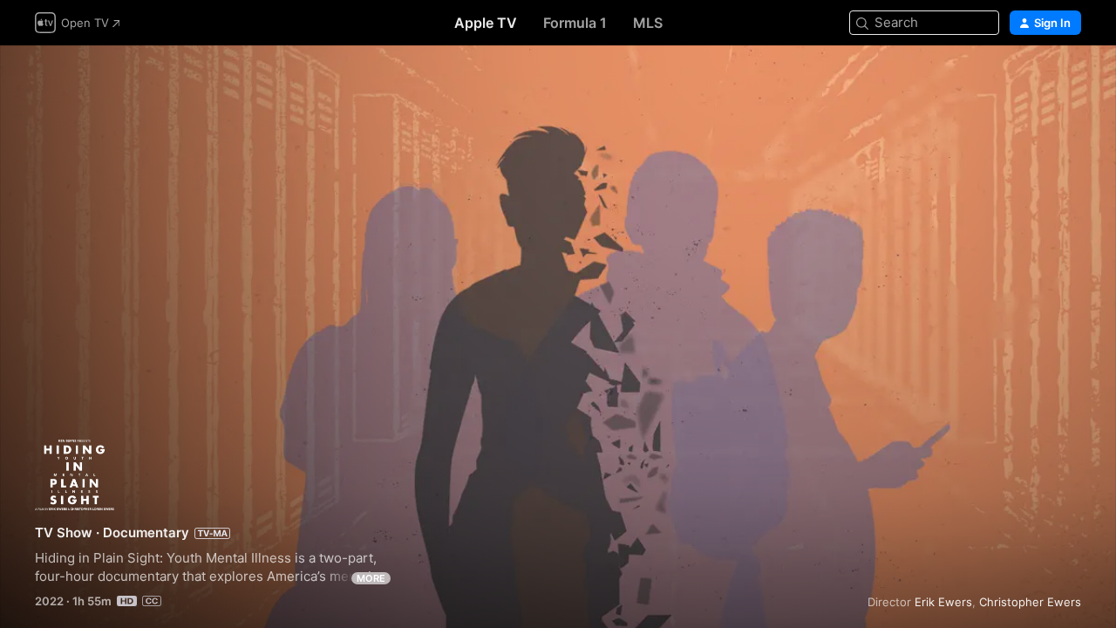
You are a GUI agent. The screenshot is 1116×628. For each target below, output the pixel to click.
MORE (371, 578)
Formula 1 (575, 22)
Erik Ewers (943, 602)
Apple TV (485, 22)
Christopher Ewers (1030, 602)
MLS (648, 22)
